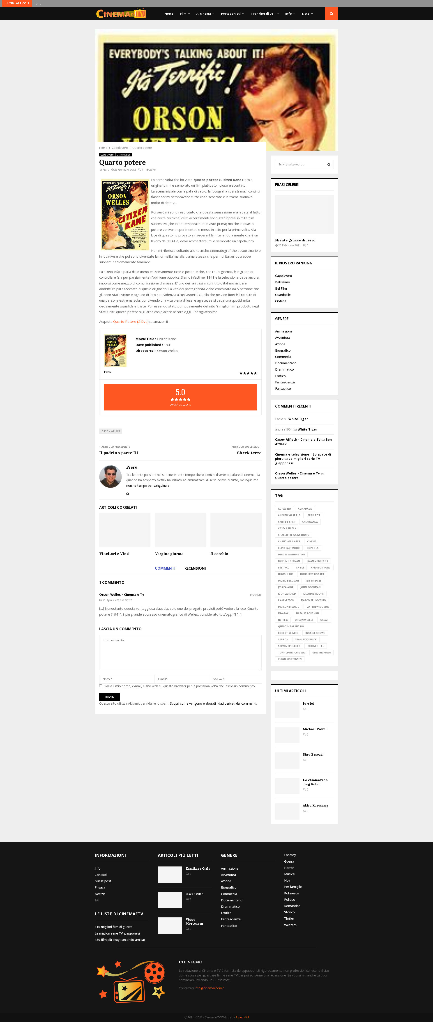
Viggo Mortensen (290, 659)
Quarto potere (287, 478)
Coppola (312, 548)
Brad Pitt (314, 515)
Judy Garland (287, 593)
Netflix (283, 619)
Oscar (324, 619)
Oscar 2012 (194, 894)
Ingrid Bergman (288, 580)
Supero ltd (242, 1017)
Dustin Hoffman (289, 561)
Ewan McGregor (317, 561)
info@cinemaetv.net (209, 988)
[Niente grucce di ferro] (304, 214)
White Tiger (298, 419)
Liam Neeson (286, 600)
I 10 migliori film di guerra (113, 927)
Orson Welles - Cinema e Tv (121, 594)
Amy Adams (305, 508)
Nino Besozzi (313, 754)
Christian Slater (289, 541)
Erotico (280, 376)
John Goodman (310, 587)
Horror (289, 868)
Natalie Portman (307, 613)
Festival (283, 567)
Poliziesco (291, 893)
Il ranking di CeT (263, 13)
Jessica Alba (285, 587)
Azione (280, 344)
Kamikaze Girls (198, 868)
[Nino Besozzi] (287, 760)
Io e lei (308, 703)
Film (183, 13)
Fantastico (283, 388)
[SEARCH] (329, 164)
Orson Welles (110, 431)
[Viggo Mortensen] (170, 925)
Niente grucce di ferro (295, 240)
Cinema (311, 541)
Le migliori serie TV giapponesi (117, 933)
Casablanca (310, 521)
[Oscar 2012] (170, 900)
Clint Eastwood (289, 548)
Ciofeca (280, 301)
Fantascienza (285, 382)
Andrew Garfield (289, 515)
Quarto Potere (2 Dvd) (131, 321)
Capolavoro (107, 154)
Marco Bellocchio (313, 600)
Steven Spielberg (289, 646)
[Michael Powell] (287, 735)
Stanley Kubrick (306, 639)
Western (290, 925)
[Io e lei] (287, 709)
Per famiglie (293, 887)
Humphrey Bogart (312, 574)
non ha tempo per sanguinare (148, 485)
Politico (289, 899)
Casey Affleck (287, 528)
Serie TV (283, 639)
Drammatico (124, 154)
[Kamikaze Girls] (170, 874)
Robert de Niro (288, 633)
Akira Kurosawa (315, 805)
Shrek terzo (249, 452)
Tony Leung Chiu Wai (291, 652)
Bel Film (281, 288)
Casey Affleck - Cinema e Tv (297, 439)
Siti (97, 900)
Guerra (289, 861)
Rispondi (256, 595)
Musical (289, 874)
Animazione (284, 331)
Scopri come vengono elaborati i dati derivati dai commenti (213, 703)
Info (288, 13)
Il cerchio (219, 553)
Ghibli (300, 567)
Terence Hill (315, 646)
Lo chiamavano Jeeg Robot (315, 782)
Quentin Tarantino (291, 626)
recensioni (195, 568)
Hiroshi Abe (285, 574)
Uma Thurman (321, 652)
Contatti (101, 875)
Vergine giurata (169, 553)
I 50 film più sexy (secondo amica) (120, 939)
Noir (287, 880)
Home (169, 13)
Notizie (100, 894)
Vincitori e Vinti (114, 553)
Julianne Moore (313, 593)
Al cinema (203, 13)
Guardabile (283, 295)
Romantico (292, 906)
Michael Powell (315, 729)
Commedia (283, 357)
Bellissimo (282, 282)
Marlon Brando (288, 606)
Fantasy (290, 855)
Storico (289, 912)
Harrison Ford (321, 567)
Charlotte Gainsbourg (293, 534)
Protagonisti (231, 13)
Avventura (282, 337)
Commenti (165, 568)
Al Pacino (284, 508)
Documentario (286, 363)
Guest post (103, 881)
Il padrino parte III (118, 452)
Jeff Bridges (313, 580)
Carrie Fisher (286, 521)
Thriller (289, 918)
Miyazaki (283, 613)
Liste (305, 13)
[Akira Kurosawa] (287, 811)
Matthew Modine (317, 606)
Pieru (106, 170)
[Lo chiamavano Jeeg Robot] (287, 786)
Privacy (100, 887)
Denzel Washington (291, 554)
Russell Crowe (315, 633)
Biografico (283, 350)
